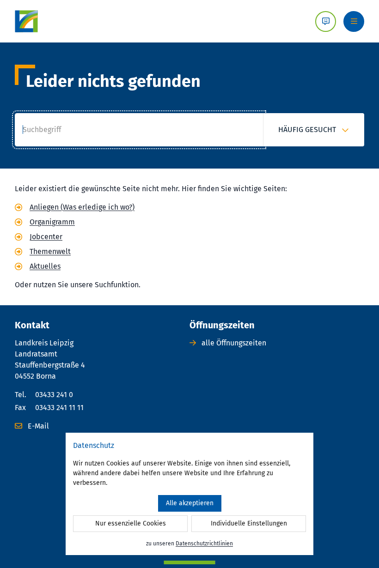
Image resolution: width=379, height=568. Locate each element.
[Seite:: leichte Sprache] (325, 21)
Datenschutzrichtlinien (204, 543)
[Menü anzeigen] (353, 21)
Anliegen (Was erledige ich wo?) (82, 207)
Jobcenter (46, 236)
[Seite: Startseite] (26, 21)
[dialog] (189, 494)
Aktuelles (45, 266)
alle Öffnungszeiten (233, 342)
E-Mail (37, 426)
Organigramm (52, 222)
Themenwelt (50, 251)
